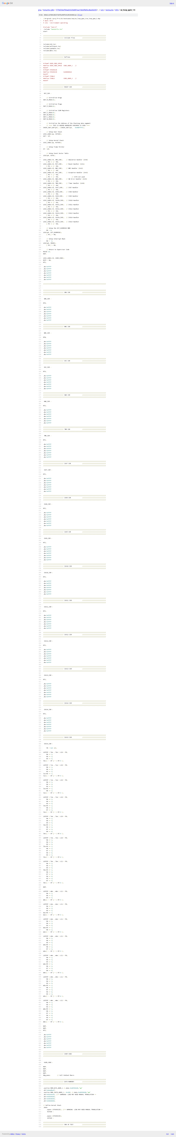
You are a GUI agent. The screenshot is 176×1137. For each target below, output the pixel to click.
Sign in (172, 3)
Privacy (17, 1134)
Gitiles (12, 1134)
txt (167, 1134)
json (172, 1134)
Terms (23, 1134)
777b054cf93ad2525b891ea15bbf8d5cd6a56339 (76, 10)
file (79, 15)
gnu (39, 10)
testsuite (109, 10)
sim (102, 10)
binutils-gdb (48, 10)
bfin (117, 10)
